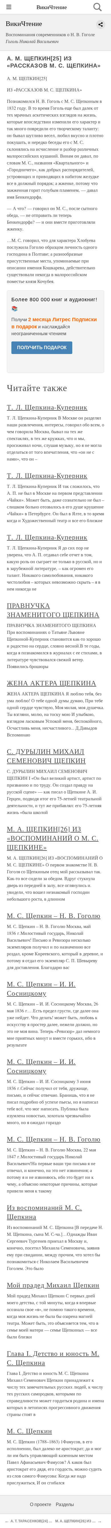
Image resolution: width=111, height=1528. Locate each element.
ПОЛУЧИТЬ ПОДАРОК (42, 347)
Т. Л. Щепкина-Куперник (47, 407)
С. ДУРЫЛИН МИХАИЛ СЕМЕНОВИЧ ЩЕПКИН (46, 756)
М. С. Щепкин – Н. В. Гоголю (53, 915)
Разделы (65, 1504)
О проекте (40, 1504)
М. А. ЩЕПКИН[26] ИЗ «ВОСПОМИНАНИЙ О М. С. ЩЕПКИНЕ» (52, 838)
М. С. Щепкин (29, 1430)
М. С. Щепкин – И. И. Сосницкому (41, 988)
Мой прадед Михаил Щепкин (53, 1284)
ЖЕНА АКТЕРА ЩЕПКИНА (51, 682)
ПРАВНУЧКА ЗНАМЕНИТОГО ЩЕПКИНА (53, 610)
